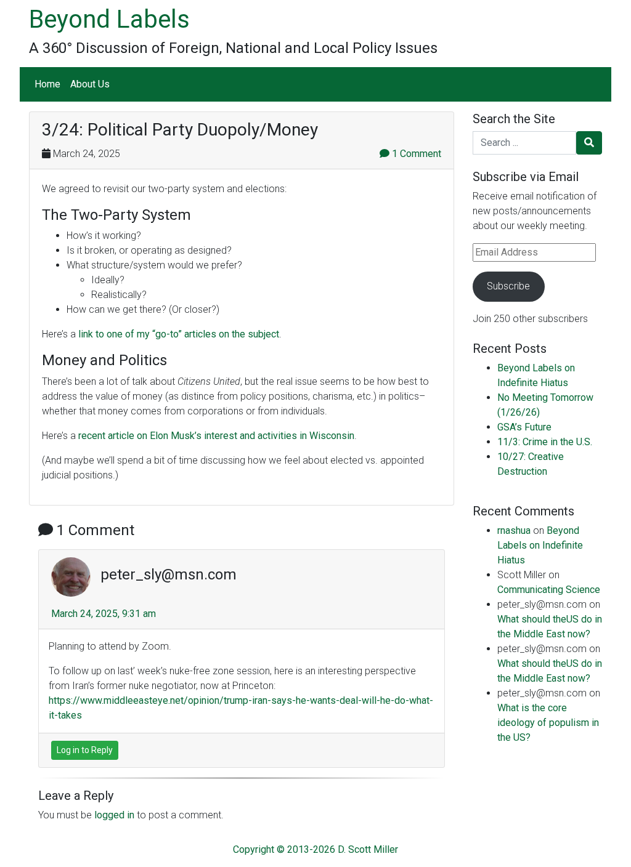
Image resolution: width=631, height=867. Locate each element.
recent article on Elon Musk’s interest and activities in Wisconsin (216, 436)
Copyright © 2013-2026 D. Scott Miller (315, 849)
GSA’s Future (524, 427)
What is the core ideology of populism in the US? (548, 722)
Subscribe (508, 286)
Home (47, 84)
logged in (114, 815)
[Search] (589, 143)
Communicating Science (548, 589)
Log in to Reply (85, 750)
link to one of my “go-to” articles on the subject (178, 334)
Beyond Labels (109, 19)
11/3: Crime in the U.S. (544, 442)
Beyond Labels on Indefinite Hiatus (540, 545)
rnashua (514, 530)
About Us (90, 84)
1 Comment (415, 153)
